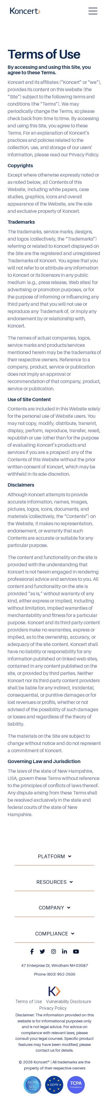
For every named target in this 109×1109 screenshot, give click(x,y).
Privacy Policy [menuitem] (53, 1008)
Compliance (51, 934)
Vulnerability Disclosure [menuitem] (68, 1001)
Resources (51, 882)
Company (51, 908)
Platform (51, 856)
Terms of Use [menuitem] (28, 1001)
